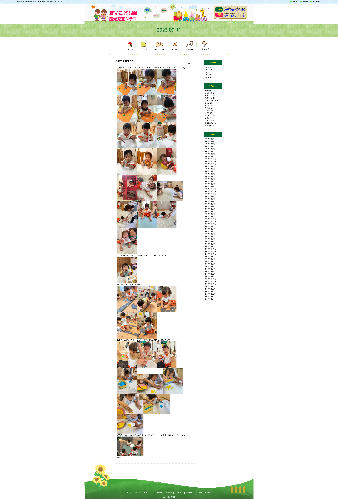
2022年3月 (208, 271)
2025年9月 (208, 166)
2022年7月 (208, 261)
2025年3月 (208, 181)
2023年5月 (208, 236)
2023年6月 (208, 234)
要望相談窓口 (317, 2)
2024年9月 (208, 196)
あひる (207, 105)
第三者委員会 (209, 123)
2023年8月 (208, 229)
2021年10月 (209, 284)
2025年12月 (209, 159)
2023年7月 (208, 231)
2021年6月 (208, 294)
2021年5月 (208, 296)
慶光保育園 (171, 497)
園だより (208, 93)
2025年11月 (209, 161)
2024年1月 (208, 216)
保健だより (208, 98)
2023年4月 (208, 239)
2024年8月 (208, 199)
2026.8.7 (208, 72)
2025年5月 (208, 176)
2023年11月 (209, 221)
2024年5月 (208, 206)
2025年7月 (208, 171)
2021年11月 (209, 281)
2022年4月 (208, 269)
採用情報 (305, 2)
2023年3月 (208, 241)
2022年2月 (208, 274)
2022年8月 (208, 259)
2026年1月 (208, 156)
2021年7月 (208, 291)
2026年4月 (208, 149)
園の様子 (159, 492)
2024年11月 (209, 191)
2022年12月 (209, 249)
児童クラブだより (210, 100)
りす (206, 108)
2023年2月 (208, 244)
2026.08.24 (208, 67)
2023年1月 (208, 246)
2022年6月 (208, 264)
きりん (207, 113)
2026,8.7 (208, 75)
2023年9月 (208, 226)
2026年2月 (208, 154)
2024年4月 (208, 209)
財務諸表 (208, 125)
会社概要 (295, 2)
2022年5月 (208, 266)
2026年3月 (208, 151)
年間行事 (169, 492)
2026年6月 (208, 144)
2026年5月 (208, 146)
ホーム (128, 492)
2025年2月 (208, 184)
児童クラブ (208, 120)
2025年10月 (209, 164)
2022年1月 (208, 276)
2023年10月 (209, 224)
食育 (206, 118)
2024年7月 (208, 201)
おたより (137, 492)
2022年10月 (209, 254)
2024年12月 (209, 189)
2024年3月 (208, 211)
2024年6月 (208, 204)
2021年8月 (208, 289)
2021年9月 (208, 286)
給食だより (208, 95)
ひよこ (207, 103)
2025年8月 (208, 169)
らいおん (208, 115)
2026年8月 (208, 139)
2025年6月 (208, 174)
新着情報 (208, 90)
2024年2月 (208, 214)
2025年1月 (208, 186)
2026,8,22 (208, 70)
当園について (148, 492)
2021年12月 (209, 279)
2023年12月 (209, 219)
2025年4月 (208, 179)
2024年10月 (209, 194)
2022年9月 (208, 256)
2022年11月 (209, 251)
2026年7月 (208, 141)
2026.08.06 (208, 77)
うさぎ (207, 110)
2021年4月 (208, 299)
